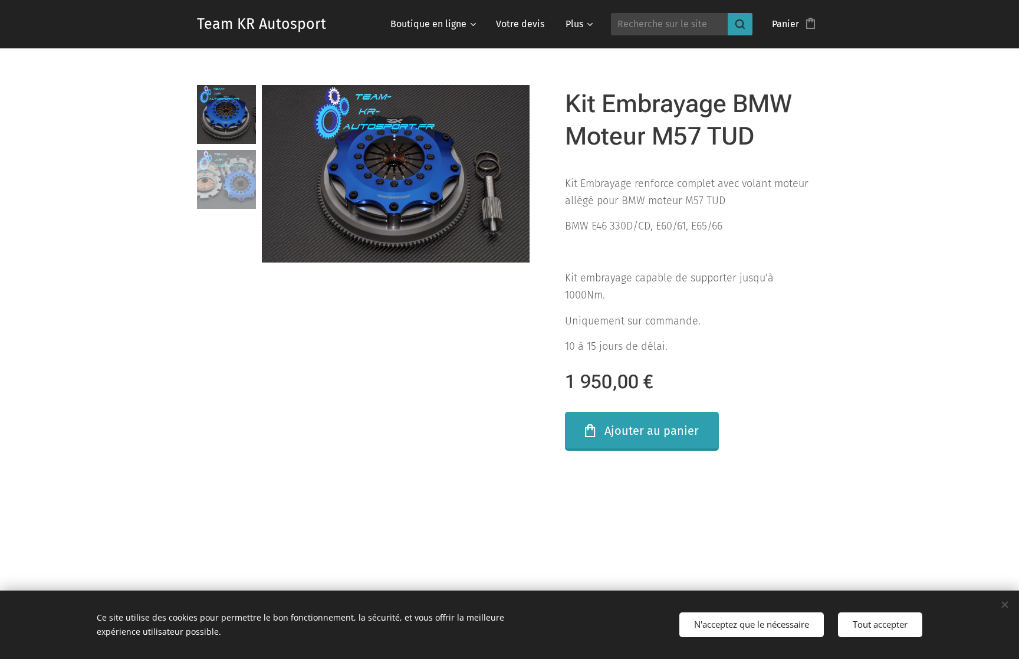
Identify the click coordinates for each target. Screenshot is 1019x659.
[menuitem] (432, 24)
